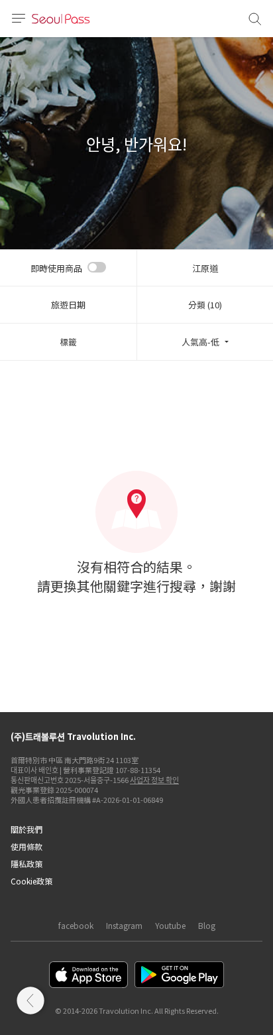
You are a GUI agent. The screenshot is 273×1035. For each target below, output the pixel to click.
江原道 (205, 268)
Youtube (170, 925)
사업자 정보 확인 (154, 779)
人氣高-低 (200, 341)
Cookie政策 (31, 880)
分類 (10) (205, 304)
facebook (75, 925)
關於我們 (26, 829)
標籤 (68, 341)
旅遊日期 (68, 304)
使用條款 (26, 846)
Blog (206, 925)
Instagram (124, 925)
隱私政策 (26, 863)
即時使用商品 (56, 268)
